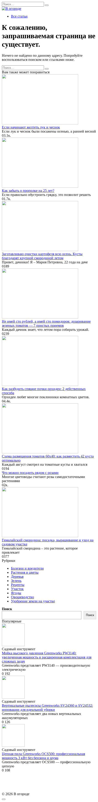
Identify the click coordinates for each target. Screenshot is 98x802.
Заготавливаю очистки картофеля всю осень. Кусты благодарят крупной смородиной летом (42, 256)
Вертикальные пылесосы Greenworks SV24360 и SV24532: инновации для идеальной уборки (47, 708)
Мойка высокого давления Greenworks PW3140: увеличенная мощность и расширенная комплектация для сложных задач (46, 657)
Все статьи (19, 16)
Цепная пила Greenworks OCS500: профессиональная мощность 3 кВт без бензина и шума (43, 756)
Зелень (16, 581)
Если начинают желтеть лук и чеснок (31, 127)
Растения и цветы (25, 572)
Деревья (17, 576)
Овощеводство (22, 597)
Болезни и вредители (27, 568)
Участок (17, 589)
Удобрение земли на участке (33, 601)
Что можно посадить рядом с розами (30, 473)
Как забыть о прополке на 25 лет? (28, 191)
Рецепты (17, 585)
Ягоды (16, 593)
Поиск (7, 609)
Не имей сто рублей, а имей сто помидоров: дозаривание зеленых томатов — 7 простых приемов (46, 323)
